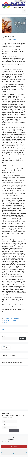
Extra (18, 318)
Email (3, 419)
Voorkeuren (14, 453)
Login (3, 329)
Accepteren (14, 446)
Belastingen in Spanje (10, 320)
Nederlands (19, 0)
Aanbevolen (7, 318)
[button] (26, 438)
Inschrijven (14, 431)
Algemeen (14, 318)
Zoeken (4, 336)
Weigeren (14, 450)
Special (6, 322)
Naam (3, 424)
